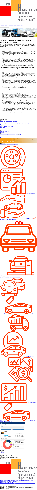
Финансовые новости (13, 481)
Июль (14, 121)
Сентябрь (18, 123)
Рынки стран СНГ (7, 481)
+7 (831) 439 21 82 (3, 452)
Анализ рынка (2, 483)
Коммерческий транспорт (13, 480)
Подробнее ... (2, 124)
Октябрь (22, 123)
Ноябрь (25, 123)
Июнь (11, 121)
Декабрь (28, 123)
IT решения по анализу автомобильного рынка (22, 483)
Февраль (1, 121)
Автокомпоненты (6, 480)
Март (4, 121)
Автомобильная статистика (9, 483)
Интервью (16, 25)
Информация (2, 482)
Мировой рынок (27, 480)
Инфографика (12, 25)
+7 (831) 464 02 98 (9, 452)
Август (16, 121)
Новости (3, 25)
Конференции (20, 25)
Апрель (7, 121)
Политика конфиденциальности (5, 484)
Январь (1, 123)
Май (9, 121)
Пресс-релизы (7, 25)
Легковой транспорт (21, 480)
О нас (1, 25)
